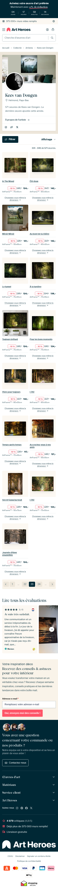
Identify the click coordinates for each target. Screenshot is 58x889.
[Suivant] (52, 584)
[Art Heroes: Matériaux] (54, 784)
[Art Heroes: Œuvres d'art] (54, 777)
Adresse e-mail (10, 698)
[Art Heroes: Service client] (54, 792)
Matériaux (9, 784)
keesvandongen (17, 127)
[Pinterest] (21, 808)
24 (39, 584)
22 (25, 584)
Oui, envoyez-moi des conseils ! (22, 713)
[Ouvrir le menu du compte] (47, 29)
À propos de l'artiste (15, 119)
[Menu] (3, 29)
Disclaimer (20, 856)
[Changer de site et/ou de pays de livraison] (54, 21)
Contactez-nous (17, 762)
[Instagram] (17, 808)
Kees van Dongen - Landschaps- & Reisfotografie (11, 127)
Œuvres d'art (11, 777)
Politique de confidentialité (29, 861)
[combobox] (25, 37)
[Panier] (53, 29)
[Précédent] (6, 584)
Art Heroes (9, 800)
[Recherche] (52, 38)
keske (6, 127)
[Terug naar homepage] (18, 29)
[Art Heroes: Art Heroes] (54, 800)
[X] (31, 808)
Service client (11, 792)
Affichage (46, 139)
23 (32, 584)
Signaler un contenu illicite (39, 856)
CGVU (10, 856)
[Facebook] (26, 808)
